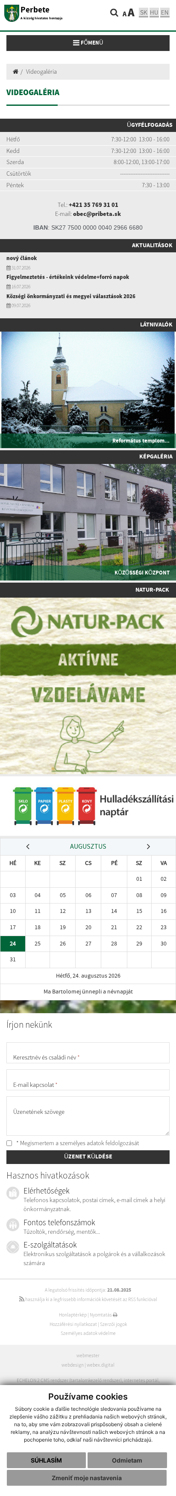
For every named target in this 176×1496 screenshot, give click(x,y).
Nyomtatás (101, 1315)
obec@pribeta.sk (97, 214)
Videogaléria (41, 71)
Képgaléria (156, 456)
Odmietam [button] (127, 1460)
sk (143, 12)
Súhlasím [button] (46, 1460)
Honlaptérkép (73, 1315)
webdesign (73, 1365)
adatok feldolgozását (113, 1143)
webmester (88, 1355)
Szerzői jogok (113, 1324)
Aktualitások (152, 245)
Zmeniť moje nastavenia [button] (87, 1477)
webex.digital (100, 1365)
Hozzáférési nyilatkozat (73, 1324)
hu (154, 12)
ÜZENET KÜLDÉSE (88, 1156)
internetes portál (141, 1380)
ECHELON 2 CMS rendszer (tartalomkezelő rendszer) (69, 1380)
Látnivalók (156, 324)
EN (165, 12)
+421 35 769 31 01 (93, 205)
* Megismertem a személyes (77, 1143)
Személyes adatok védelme (88, 1333)
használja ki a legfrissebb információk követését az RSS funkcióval (90, 1299)
